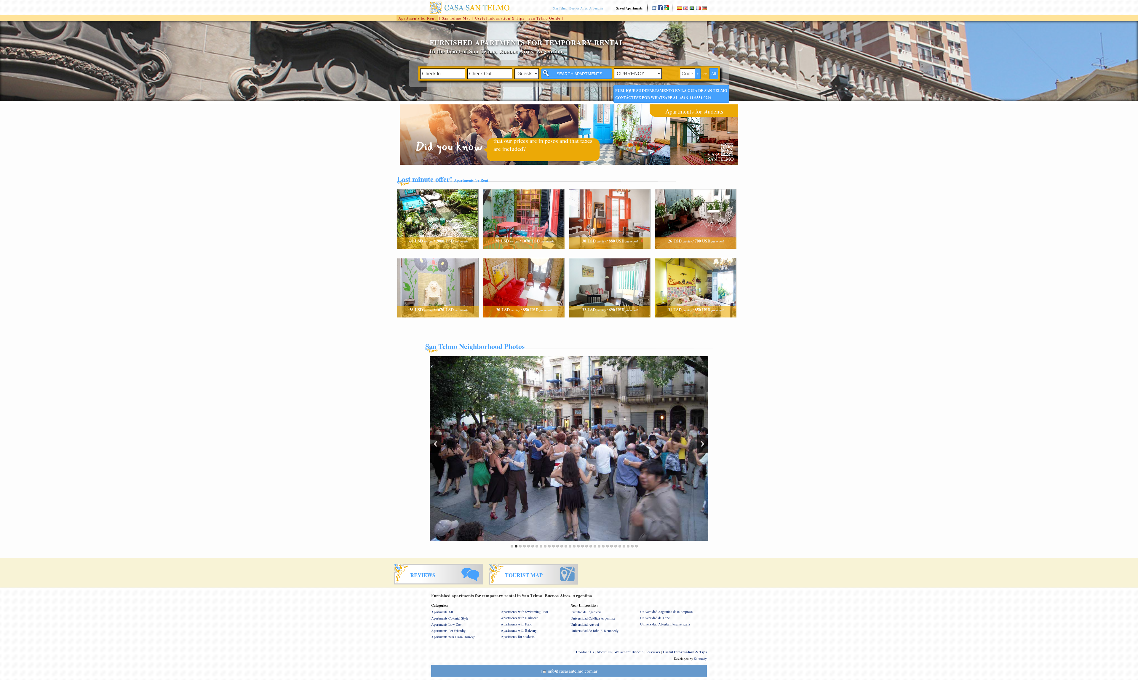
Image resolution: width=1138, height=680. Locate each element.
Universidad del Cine (655, 617)
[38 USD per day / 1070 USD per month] (524, 254)
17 (578, 546)
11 (553, 546)
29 (628, 546)
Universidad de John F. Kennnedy (594, 630)
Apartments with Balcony (519, 630)
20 (590, 546)
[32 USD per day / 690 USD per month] (609, 323)
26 (615, 546)
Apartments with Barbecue (519, 617)
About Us (604, 652)
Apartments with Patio (516, 624)
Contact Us (585, 652)
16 (574, 546)
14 (566, 546)
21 (595, 546)
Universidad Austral (584, 624)
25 (611, 546)
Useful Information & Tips (499, 18)
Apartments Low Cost (446, 624)
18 (582, 546)
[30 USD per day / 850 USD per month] (524, 323)
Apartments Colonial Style (449, 618)
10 (549, 546)
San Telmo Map (456, 18)
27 (619, 546)
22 (599, 546)
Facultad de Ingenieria (585, 611)
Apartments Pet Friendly (448, 630)
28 (624, 546)
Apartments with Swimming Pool (524, 611)
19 (586, 546)
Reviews (653, 652)
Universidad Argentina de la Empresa (666, 611)
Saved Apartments (629, 8)
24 (607, 546)
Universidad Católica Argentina (592, 618)
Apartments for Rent (417, 18)
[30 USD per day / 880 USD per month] (609, 254)
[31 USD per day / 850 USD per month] (695, 323)
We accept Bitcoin (629, 652)
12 (557, 546)
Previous (435, 444)
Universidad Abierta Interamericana (665, 624)
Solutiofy (700, 658)
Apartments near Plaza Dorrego (453, 636)
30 (632, 546)
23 (603, 546)
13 (561, 546)
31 (636, 546)
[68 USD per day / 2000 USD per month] (438, 254)
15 (570, 546)
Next (702, 444)
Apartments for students (694, 111)
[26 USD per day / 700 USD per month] (695, 254)
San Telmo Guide (544, 18)
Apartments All (442, 611)
